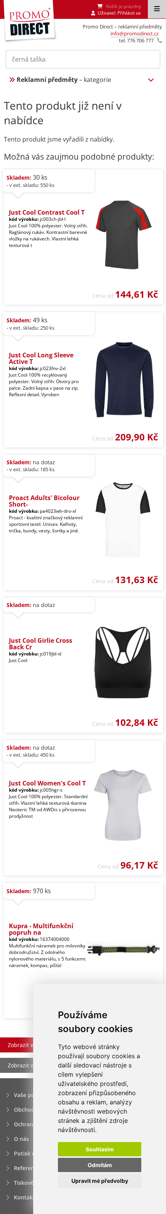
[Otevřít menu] (157, 9)
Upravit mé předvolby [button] (99, 1180)
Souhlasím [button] (100, 1149)
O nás (21, 1138)
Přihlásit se (129, 13)
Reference (27, 1168)
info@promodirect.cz (134, 33)
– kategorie (64, 79)
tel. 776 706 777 (136, 40)
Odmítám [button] (100, 1165)
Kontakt (24, 1197)
